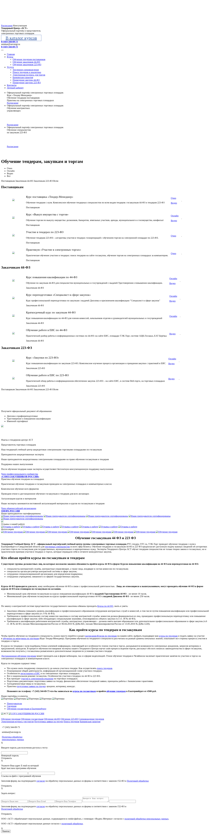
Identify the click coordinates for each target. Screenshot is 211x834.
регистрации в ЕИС (30, 673)
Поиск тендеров (71, 721)
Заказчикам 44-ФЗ (24, 181)
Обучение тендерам (10, 719)
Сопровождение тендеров (91, 719)
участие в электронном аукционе (37, 678)
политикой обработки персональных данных (146, 819)
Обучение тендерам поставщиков (29, 59)
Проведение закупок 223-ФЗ (27, 82)
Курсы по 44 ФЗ (105, 606)
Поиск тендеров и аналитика (27, 72)
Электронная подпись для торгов (29, 75)
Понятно (5, 831)
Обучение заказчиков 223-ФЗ (27, 64)
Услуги (10, 67)
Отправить (6, 758)
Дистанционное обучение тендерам (18, 656)
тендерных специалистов (57, 546)
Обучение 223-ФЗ (69, 719)
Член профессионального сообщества (20, 475)
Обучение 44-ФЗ (52, 719)
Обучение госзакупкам (32, 719)
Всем (55, 181)
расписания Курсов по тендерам (101, 636)
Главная (11, 54)
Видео (10, 173)
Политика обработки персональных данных (13, 738)
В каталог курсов (21, 38)
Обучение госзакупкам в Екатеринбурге (26, 708)
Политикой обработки (138, 781)
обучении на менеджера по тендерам (21, 638)
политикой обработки (72, 823)
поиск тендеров (104, 668)
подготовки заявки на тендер (31, 686)
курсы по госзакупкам (84, 691)
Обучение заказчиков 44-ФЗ (26, 62)
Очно (9, 168)
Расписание (12, 103)
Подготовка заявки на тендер (48, 721)
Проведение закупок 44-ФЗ (26, 80)
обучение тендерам (116, 691)
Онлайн (11, 171)
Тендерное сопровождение (26, 69)
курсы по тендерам (168, 636)
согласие (40, 781)
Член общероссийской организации (18, 509)
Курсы (10, 57)
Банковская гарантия (23, 77)
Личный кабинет (15, 88)
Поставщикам (8, 181)
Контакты (12, 85)
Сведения (11, 706)
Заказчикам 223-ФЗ (43, 181)
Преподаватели (14, 703)
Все (8, 176)
